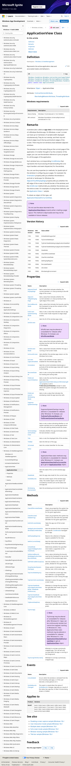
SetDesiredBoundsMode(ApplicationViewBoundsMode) (35, 556)
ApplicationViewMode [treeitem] (12, 495)
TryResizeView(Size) (34, 602)
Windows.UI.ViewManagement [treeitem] (10, 455)
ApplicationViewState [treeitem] (11, 505)
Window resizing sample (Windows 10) (43, 732)
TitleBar (30, 442)
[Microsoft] (3, 16)
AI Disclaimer (5, 762)
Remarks (31, 44)
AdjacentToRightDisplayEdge (32, 299)
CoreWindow (55, 161)
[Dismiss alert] (67, 3)
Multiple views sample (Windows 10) (43, 726)
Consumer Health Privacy (56, 762)
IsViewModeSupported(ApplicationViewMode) (35, 549)
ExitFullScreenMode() (34, 523)
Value (29, 449)
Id (28, 319)
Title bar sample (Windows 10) (40, 734)
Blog (26, 762)
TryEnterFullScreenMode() (36, 580)
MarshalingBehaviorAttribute (45, 96)
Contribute (34, 762)
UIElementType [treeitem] (10, 567)
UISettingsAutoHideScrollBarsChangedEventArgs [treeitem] (14, 580)
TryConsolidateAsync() (34, 572)
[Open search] (62, 16)
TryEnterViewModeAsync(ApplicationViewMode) (35, 597)
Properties (31, 46)
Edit (68, 66)
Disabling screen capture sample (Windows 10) (46, 721)
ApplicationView (55, 465)
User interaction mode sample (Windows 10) (45, 724)
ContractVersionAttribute (43, 93)
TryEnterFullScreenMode (50, 416)
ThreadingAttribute (62, 96)
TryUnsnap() (31, 610)
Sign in (66, 16)
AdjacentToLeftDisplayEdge (36, 181)
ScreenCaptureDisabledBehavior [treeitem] (14, 552)
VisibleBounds (32, 479)
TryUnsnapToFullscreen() (35, 658)
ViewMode (31, 475)
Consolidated (32, 678)
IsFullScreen (31, 322)
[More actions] (68, 27)
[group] (48, 80)
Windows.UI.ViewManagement (38, 27)
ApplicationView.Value (36, 210)
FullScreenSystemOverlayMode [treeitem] (14, 533)
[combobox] (12, 29)
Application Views (36, 191)
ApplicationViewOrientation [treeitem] (13, 498)
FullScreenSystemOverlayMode (32, 313)
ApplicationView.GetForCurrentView (39, 198)
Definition (31, 42)
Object (38, 88)
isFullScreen (34, 186)
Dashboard (64, 21)
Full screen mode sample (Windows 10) (44, 729)
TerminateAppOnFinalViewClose (32, 433)
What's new (54, 21)
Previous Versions (17, 762)
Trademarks (15, 765)
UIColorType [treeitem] (9, 563)
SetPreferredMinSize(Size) (36, 562)
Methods (31, 49)
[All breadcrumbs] (28, 27)
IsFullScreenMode (47, 336)
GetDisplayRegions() (34, 536)
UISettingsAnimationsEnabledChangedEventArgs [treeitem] (14, 575)
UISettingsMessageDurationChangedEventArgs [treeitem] (14, 586)
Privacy (42, 762)
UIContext (31, 445)
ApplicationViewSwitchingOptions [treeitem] (14, 513)
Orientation (31, 176)
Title (29, 438)
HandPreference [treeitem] (10, 538)
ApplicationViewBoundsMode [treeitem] (14, 485)
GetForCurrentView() (34, 541)
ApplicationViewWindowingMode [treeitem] (13, 528)
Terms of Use (5, 765)
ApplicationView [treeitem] (12, 470)
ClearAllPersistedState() (35, 508)
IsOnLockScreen (33, 354)
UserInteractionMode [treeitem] (11, 594)
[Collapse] (23, 25)
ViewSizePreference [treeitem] (11, 601)
